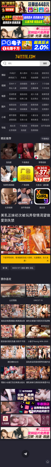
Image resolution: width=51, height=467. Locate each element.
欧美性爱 (45, 94)
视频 (3, 85)
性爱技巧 (45, 119)
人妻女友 (34, 115)
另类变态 (45, 98)
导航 (3, 127)
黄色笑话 (34, 119)
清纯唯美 (23, 109)
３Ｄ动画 (45, 83)
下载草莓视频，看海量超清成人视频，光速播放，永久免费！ (25, 259)
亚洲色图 (23, 104)
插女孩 (12, 125)
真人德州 (23, 73)
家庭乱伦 (23, 115)
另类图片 (45, 109)
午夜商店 (23, 125)
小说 (3, 117)
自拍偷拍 (23, 83)
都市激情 (12, 115)
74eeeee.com (25, 56)
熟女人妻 (12, 88)
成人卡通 (34, 94)
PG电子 (13, 73)
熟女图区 (34, 109)
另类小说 (23, 119)
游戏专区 (45, 73)
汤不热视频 (45, 125)
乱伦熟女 (34, 98)
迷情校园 (12, 119)
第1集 (5, 268)
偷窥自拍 (12, 104)
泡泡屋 (23, 130)
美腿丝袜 (12, 109)
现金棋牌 (34, 77)
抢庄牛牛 (45, 77)
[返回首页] (47, 461)
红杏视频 (12, 130)
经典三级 (23, 98)
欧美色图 (34, 104)
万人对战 (34, 73)
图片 (3, 106)
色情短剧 (34, 130)
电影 (3, 96)
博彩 (3, 75)
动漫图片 (45, 104)
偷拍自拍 (23, 94)
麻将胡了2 (12, 77)
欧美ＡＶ (34, 83)
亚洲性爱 (12, 94)
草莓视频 (34, 125)
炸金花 (23, 77)
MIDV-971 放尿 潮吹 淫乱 (22, 268)
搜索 (45, 63)
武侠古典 (45, 115)
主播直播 (34, 88)
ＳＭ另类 (45, 88)
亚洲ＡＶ (12, 83)
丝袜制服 (23, 88)
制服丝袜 (12, 98)
